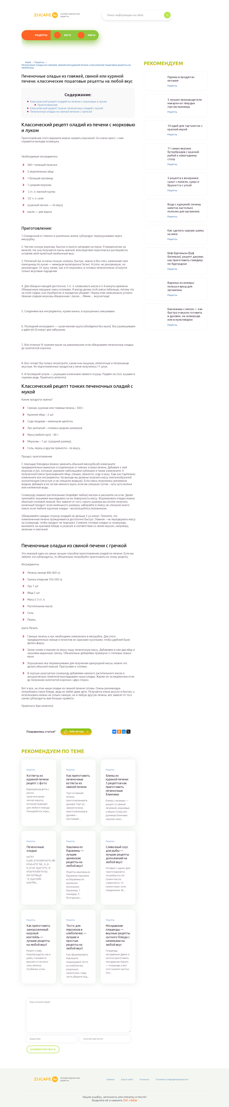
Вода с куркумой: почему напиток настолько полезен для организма (184, 208)
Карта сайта (127, 1079)
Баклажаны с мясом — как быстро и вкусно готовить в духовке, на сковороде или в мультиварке (185, 314)
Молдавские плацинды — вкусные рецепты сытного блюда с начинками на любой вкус (118, 935)
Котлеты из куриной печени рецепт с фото (37, 779)
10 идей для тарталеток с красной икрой (185, 127)
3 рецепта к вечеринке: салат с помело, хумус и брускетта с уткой (183, 181)
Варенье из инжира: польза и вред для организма (180, 286)
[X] (128, 732)
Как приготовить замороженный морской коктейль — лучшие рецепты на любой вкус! (38, 935)
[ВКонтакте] (114, 732)
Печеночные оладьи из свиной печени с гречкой (61, 111)
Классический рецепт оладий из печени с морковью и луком (68, 101)
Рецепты (41, 35)
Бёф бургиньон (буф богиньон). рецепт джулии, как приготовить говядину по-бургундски (185, 258)
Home (28, 62)
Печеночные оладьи (35, 848)
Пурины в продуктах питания (180, 78)
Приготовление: (47, 104)
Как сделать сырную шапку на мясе (185, 232)
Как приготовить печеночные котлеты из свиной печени (78, 781)
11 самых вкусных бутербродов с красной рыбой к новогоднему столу (183, 154)
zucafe (45, 15)
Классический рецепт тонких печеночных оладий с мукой (66, 108)
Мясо (91, 35)
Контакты (144, 1079)
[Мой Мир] (124, 732)
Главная (110, 1079)
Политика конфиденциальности (172, 1079)
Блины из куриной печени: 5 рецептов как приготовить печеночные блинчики (117, 785)
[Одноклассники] (119, 732)
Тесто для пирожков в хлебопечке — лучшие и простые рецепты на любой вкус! (76, 937)
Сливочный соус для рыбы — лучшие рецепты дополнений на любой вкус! (117, 854)
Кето (67, 35)
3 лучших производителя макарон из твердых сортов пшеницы (184, 103)
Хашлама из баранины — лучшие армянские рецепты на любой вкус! (75, 856)
